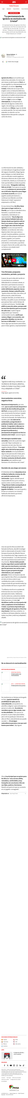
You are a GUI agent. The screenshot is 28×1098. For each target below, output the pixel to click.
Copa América (16, 8)
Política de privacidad (16, 1077)
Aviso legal (9, 1077)
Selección (9, 8)
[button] (2, 61)
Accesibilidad (4, 1081)
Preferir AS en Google (13, 61)
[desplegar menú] (2, 2)
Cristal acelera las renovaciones (16, 674)
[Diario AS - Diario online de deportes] (14, 2)
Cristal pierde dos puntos (18, 685)
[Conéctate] (26, 2)
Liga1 (3, 8)
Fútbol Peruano (14, 6)
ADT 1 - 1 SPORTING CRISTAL (18, 684)
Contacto (3, 1077)
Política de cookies (5, 1079)
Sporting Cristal (14, 793)
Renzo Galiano (11, 54)
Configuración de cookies (15, 1079)
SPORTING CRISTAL (16, 672)
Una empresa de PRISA (14, 1087)
